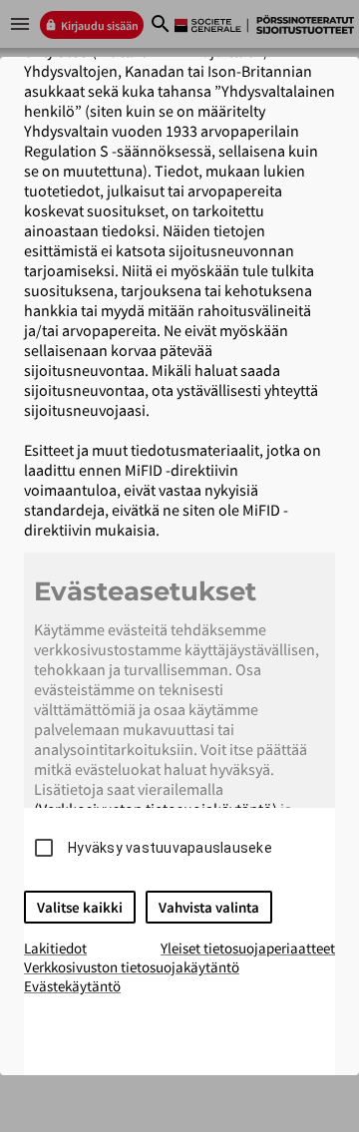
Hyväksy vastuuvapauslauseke (170, 848)
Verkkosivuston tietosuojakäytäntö (131, 966)
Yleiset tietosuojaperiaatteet (248, 948)
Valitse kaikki (80, 907)
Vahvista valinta (209, 907)
